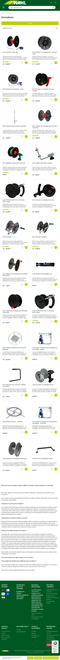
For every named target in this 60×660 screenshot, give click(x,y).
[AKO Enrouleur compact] (44, 227)
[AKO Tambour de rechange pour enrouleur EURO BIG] (15, 301)
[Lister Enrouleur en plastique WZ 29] (44, 375)
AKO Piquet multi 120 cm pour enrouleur (14, 126)
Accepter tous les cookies (50, 658)
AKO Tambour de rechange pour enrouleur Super (44, 53)
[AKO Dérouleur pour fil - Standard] (15, 412)
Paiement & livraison (51, 593)
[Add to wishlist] (22, 62)
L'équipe (18, 629)
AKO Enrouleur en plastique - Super (13, 89)
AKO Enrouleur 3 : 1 (8, 237)
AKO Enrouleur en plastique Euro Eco (43, 200)
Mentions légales (50, 639)
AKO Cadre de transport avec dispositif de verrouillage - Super (44, 348)
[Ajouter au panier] (26, 62)
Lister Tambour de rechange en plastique (14, 458)
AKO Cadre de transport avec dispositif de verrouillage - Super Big (44, 422)
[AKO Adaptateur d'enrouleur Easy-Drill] (15, 153)
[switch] (55, 651)
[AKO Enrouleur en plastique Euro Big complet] (44, 79)
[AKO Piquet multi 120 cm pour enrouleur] (15, 116)
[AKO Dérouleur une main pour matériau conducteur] (15, 375)
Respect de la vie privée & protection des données (52, 597)
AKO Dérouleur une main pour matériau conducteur (14, 385)
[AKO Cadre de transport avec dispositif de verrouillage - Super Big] (44, 412)
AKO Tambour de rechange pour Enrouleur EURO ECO (15, 274)
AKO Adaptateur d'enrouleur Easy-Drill (14, 163)
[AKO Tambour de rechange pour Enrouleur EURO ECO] (15, 264)
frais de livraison (39, 650)
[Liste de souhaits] (55, 2)
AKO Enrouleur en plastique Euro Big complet (43, 89)
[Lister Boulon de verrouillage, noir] (44, 264)
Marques (33, 633)
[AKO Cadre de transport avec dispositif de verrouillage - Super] (44, 338)
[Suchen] (54, 7)
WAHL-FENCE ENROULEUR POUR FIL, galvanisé (15, 348)
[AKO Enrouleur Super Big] (15, 43)
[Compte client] (51, 2)
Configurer (38, 658)
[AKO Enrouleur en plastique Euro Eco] (44, 190)
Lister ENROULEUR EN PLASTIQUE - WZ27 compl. (14, 200)
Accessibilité (49, 641)
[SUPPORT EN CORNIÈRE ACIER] (44, 449)
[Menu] (3, 7)
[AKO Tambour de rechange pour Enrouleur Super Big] (44, 116)
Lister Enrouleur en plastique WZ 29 (42, 384)
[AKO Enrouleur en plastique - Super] (15, 79)
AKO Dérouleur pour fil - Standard (12, 421)
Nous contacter (5, 635)
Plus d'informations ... (15, 658)
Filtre (31, 23)
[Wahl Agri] (15, 3)
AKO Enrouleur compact (39, 237)
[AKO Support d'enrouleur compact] (44, 153)
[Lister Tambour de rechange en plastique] (15, 449)
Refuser (30, 658)
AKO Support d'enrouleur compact (42, 163)
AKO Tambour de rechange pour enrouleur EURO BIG (15, 311)
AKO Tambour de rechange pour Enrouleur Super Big (44, 126)
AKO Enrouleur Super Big (10, 52)
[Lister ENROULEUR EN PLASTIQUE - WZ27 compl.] (15, 190)
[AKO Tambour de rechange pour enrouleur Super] (44, 43)
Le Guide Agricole (21, 631)
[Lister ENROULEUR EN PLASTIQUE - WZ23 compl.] (44, 301)
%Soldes (33, 631)
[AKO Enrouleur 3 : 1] (15, 227)
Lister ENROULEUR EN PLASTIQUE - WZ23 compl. (43, 311)
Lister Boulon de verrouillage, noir (42, 274)
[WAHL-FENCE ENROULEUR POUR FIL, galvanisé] (15, 338)
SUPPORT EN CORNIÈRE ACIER (42, 458)
